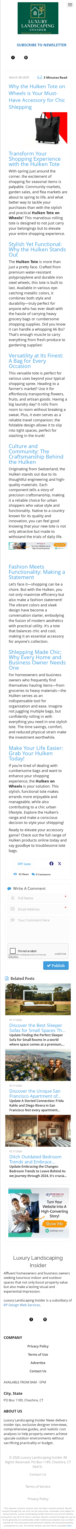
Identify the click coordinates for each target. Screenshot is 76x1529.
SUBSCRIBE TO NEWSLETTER (41, 44)
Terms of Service (38, 1486)
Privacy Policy (38, 1499)
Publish (58, 965)
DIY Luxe (24, 864)
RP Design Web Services (22, 1305)
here (69, 1525)
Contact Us (38, 1474)
